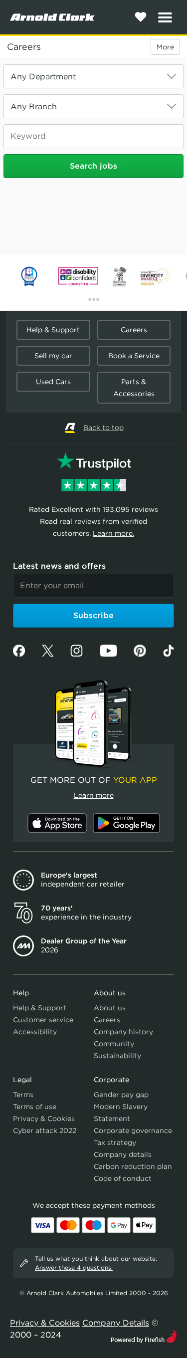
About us (110, 1008)
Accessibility (35, 1032)
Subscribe (93, 615)
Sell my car (53, 356)
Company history (123, 1032)
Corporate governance (133, 1130)
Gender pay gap (121, 1095)
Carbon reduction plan (133, 1166)
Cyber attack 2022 (44, 1130)
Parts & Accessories (134, 388)
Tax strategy (115, 1142)
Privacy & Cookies (44, 1119)
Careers (24, 46)
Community (114, 1044)
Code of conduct (123, 1178)
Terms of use (34, 1107)
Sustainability (117, 1056)
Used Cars (53, 382)
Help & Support (53, 330)
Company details (123, 1154)
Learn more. (113, 533)
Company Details (115, 1323)
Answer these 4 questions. (74, 1267)
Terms (23, 1095)
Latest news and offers (59, 566)
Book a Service (134, 356)
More (165, 47)
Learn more (94, 795)
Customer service (43, 1020)
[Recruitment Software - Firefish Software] (144, 1335)
